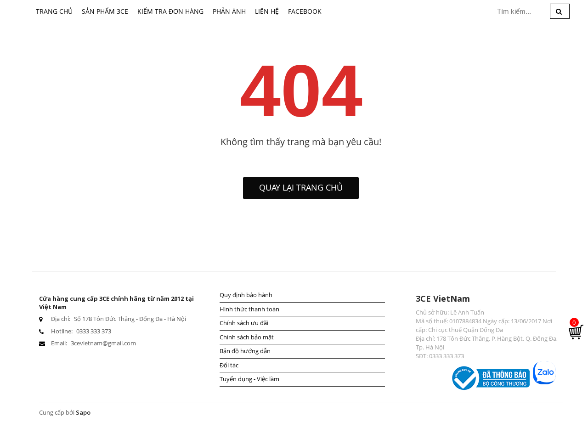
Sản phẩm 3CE (105, 11)
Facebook (305, 11)
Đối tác (229, 365)
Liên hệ (267, 11)
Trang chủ (54, 11)
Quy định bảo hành (246, 295)
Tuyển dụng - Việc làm (249, 379)
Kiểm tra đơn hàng (170, 11)
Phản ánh (229, 11)
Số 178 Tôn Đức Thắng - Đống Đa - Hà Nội (130, 319)
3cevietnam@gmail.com (103, 343)
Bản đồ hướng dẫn (245, 351)
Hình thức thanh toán (249, 309)
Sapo (83, 412)
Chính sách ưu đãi (244, 323)
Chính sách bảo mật (247, 337)
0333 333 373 (93, 331)
